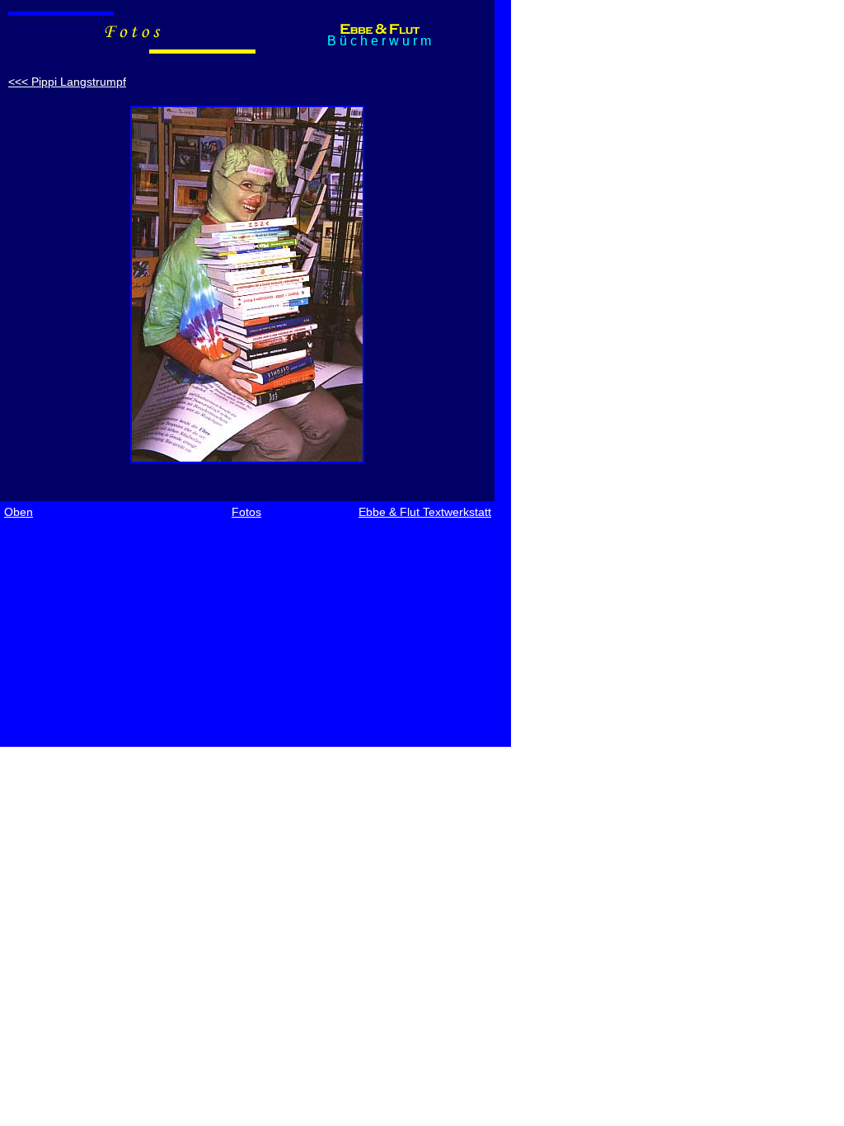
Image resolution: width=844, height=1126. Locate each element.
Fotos (246, 511)
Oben (18, 511)
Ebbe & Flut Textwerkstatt (425, 511)
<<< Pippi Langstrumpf (67, 81)
